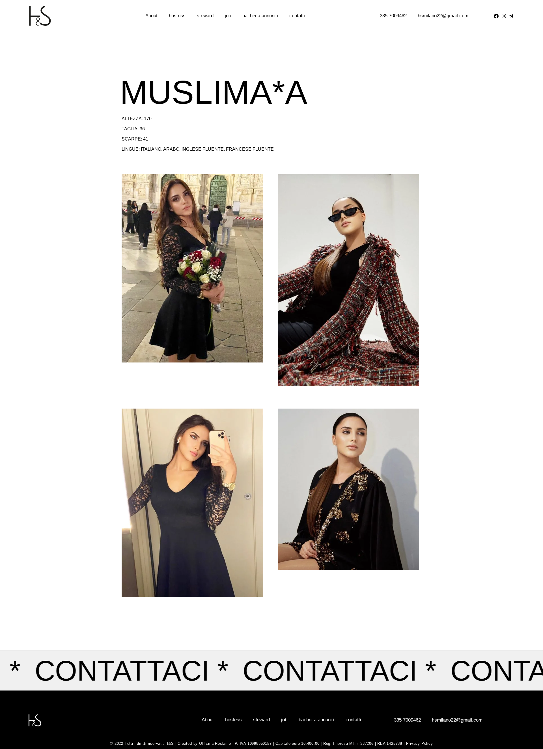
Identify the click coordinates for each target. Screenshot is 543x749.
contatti (297, 15)
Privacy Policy (419, 743)
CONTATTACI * (367, 671)
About (151, 15)
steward (205, 15)
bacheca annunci (260, 15)
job (228, 15)
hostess (177, 15)
